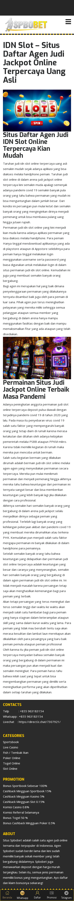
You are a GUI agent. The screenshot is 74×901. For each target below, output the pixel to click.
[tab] (68, 22)
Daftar (37, 897)
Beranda (7, 897)
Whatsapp (22, 898)
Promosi (52, 897)
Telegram (66, 897)
